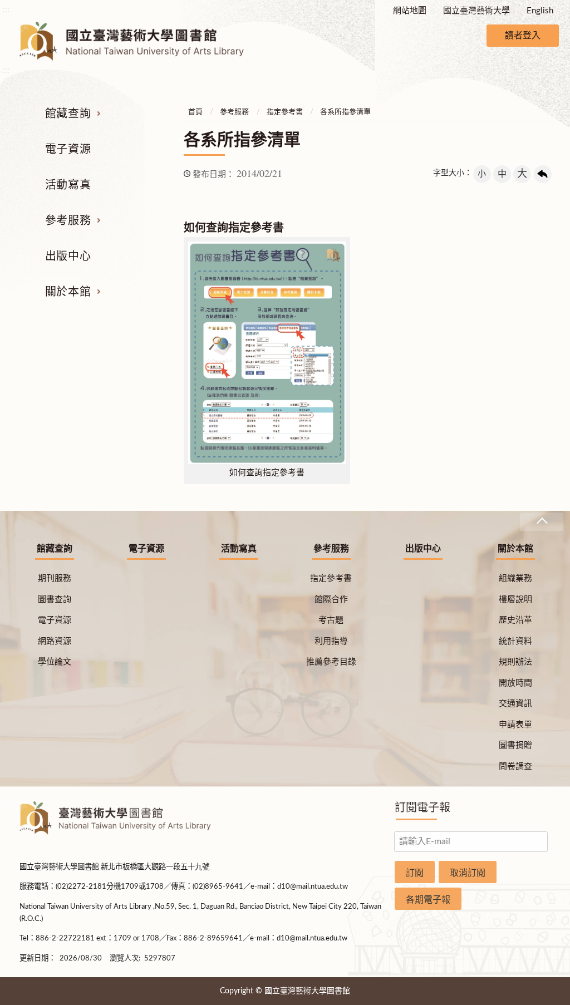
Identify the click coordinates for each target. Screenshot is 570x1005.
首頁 (195, 112)
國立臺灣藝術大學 (476, 11)
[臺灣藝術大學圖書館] (141, 41)
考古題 (330, 620)
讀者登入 (522, 35)
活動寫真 (68, 185)
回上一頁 (543, 174)
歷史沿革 (515, 620)
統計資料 (515, 641)
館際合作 (331, 599)
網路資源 (54, 641)
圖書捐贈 (515, 745)
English (540, 11)
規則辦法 (515, 662)
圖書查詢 (54, 599)
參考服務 (68, 220)
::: (6, 9)
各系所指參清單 (345, 112)
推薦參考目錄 (331, 662)
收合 (541, 522)
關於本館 (68, 292)
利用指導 (331, 641)
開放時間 (515, 683)
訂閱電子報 (422, 808)
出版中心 (68, 256)
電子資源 (68, 149)
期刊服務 (54, 578)
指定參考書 (285, 112)
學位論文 (54, 662)
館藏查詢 (68, 114)
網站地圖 (409, 11)
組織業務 (515, 578)
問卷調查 (515, 766)
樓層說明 (515, 599)
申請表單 (515, 725)
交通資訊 (515, 703)
